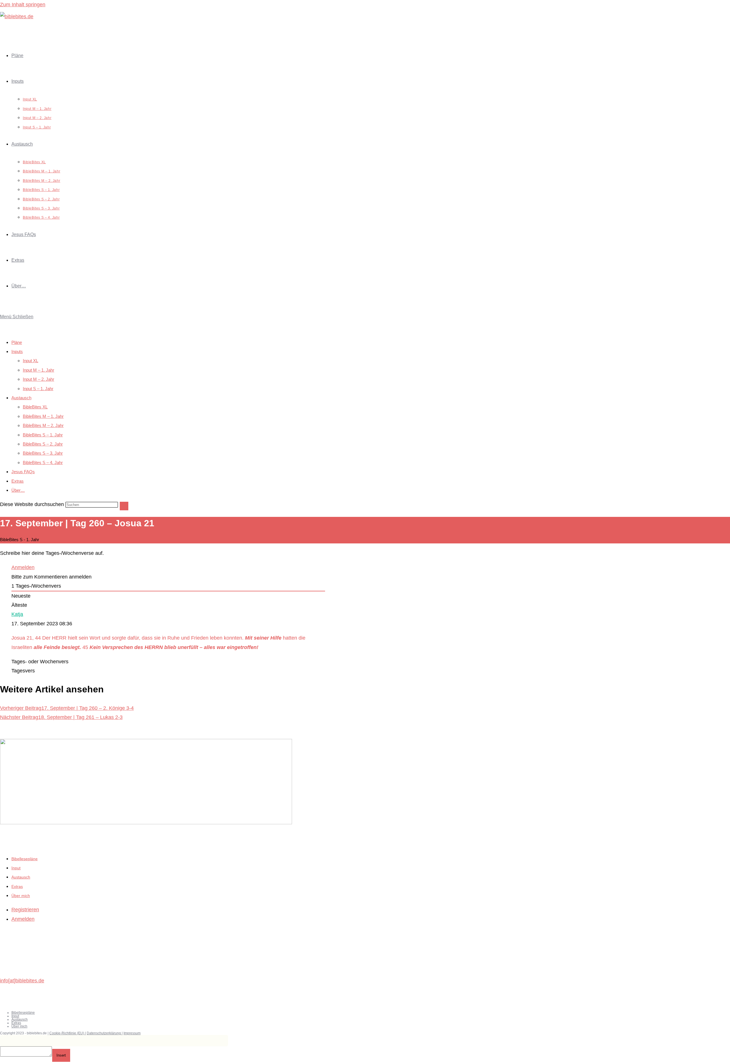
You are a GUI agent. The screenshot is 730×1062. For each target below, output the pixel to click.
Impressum (132, 1033)
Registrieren (25, 909)
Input (16, 868)
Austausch (21, 397)
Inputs (17, 351)
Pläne (16, 342)
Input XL (30, 360)
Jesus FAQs (23, 471)
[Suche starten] (124, 506)
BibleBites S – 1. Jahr (43, 434)
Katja (17, 614)
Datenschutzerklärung (104, 1033)
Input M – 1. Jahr (38, 370)
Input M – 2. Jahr (38, 379)
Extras (17, 481)
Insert (61, 1055)
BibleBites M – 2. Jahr (43, 425)
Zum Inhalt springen (22, 4)
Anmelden (23, 567)
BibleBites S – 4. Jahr (43, 462)
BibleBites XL (35, 406)
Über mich (20, 895)
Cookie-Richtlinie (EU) (67, 1033)
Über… (18, 490)
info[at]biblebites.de (22, 981)
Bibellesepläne (24, 859)
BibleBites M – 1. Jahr (43, 416)
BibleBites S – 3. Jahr (43, 453)
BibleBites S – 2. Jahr (43, 444)
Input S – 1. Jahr (38, 388)
